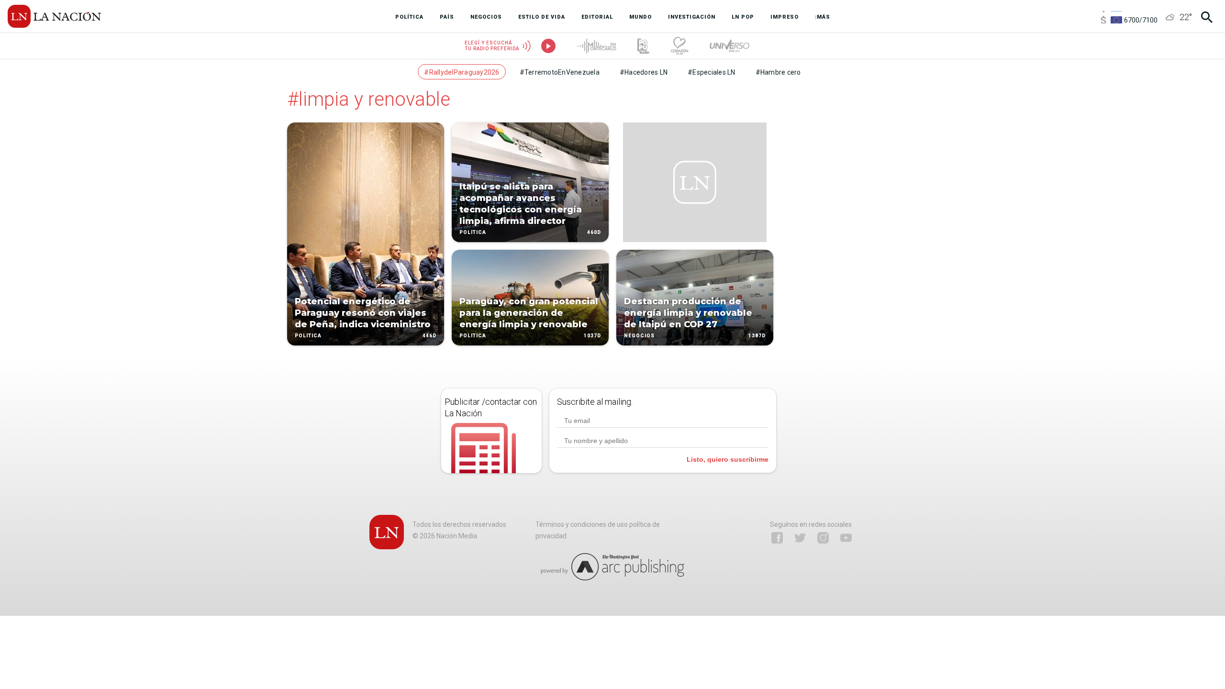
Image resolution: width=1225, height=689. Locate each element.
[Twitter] (800, 537)
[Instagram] (823, 537)
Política (308, 335)
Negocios (639, 335)
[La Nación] (54, 16)
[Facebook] (777, 537)
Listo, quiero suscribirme (727, 459)
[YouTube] (846, 537)
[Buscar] (1206, 17)
